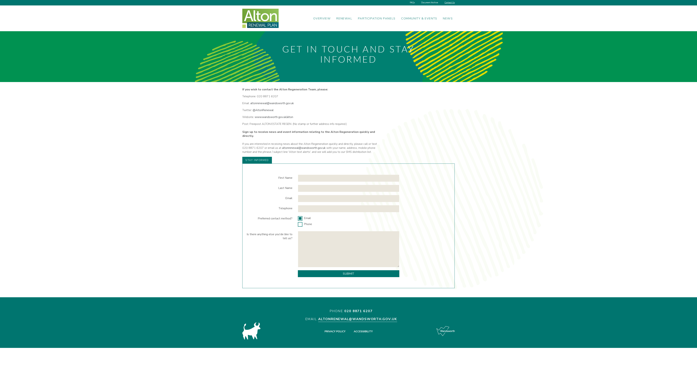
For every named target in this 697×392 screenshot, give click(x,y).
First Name (285, 178)
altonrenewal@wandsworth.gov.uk (272, 103)
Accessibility (363, 331)
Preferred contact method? (275, 219)
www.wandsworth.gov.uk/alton (274, 117)
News (448, 19)
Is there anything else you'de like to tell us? (269, 236)
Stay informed (257, 160)
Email (288, 198)
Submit (348, 274)
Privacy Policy (335, 331)
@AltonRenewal (263, 110)
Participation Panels (377, 19)
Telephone (285, 208)
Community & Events (419, 19)
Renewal (344, 19)
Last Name (285, 188)
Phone (308, 224)
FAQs (412, 2)
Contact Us (450, 2)
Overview (322, 19)
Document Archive (429, 2)
